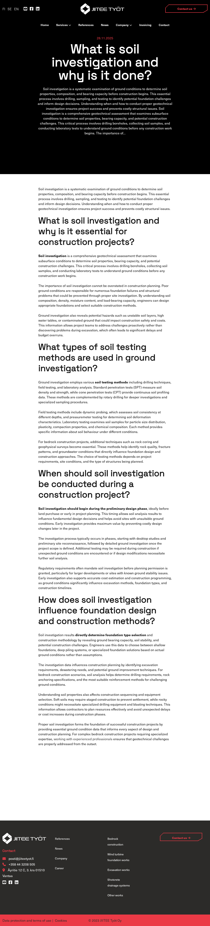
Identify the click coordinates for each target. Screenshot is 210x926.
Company (122, 25)
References (86, 25)
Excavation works (118, 870)
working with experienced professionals (83, 738)
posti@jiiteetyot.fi (21, 858)
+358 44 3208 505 (21, 864)
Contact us (184, 9)
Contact (164, 25)
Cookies (61, 920)
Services (62, 25)
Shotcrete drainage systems (118, 882)
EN (16, 9)
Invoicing (145, 25)
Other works (115, 895)
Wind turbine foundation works (118, 857)
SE (10, 9)
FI (3, 9)
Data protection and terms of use (26, 920)
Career (59, 868)
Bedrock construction (115, 841)
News (104, 25)
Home (45, 25)
